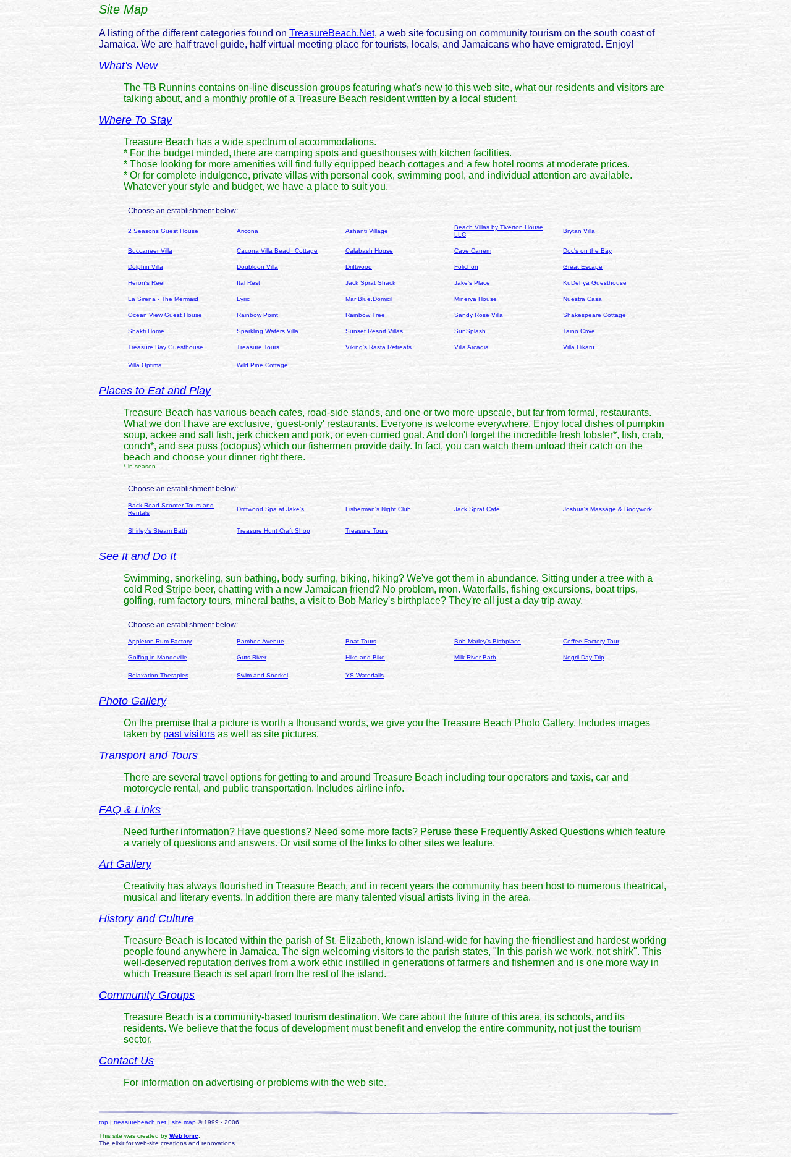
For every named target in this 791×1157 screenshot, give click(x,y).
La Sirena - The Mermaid (163, 298)
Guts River (251, 657)
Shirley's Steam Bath (157, 530)
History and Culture (146, 918)
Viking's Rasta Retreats (378, 347)
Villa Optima (145, 365)
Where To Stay (135, 120)
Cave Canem (472, 250)
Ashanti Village (366, 230)
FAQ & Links (130, 809)
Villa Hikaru (578, 347)
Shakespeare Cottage (594, 315)
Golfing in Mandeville (157, 657)
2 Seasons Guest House (163, 230)
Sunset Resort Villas (374, 331)
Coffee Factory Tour (591, 641)
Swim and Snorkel (262, 675)
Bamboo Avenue (260, 641)
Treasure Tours (258, 347)
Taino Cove (579, 331)
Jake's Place (472, 282)
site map (184, 1122)
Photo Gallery (132, 701)
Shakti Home (146, 331)
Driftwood (358, 266)
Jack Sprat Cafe (477, 509)
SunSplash (470, 331)
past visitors (189, 734)
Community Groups (147, 995)
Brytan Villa (579, 230)
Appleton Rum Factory (160, 641)
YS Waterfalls (364, 675)
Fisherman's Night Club (378, 509)
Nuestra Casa (582, 298)
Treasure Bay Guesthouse (165, 347)
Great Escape (583, 266)
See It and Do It (137, 556)
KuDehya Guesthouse (595, 282)
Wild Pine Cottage (262, 365)
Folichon (466, 266)
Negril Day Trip (583, 657)
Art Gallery (125, 864)
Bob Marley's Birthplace (487, 641)
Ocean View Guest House (165, 315)
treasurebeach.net (140, 1122)
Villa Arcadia (471, 347)
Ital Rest (248, 282)
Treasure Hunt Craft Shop (273, 530)
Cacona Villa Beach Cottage (277, 250)
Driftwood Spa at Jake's (270, 509)
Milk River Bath (475, 657)
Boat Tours (360, 641)
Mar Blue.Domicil (368, 298)
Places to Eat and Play (155, 390)
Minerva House (475, 298)
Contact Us (126, 1060)
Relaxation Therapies (158, 675)
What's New (128, 65)
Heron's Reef (146, 282)
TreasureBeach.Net (331, 33)
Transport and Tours (148, 755)
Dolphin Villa (145, 266)
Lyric (243, 298)
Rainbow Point (257, 315)
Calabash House (369, 250)
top (103, 1122)
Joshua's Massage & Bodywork (607, 509)
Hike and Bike (365, 657)
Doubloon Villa (257, 266)
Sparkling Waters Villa (267, 331)
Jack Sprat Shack (370, 282)
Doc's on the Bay (587, 250)
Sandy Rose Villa (478, 315)
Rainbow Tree (365, 315)
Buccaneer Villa (150, 250)
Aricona (247, 230)
